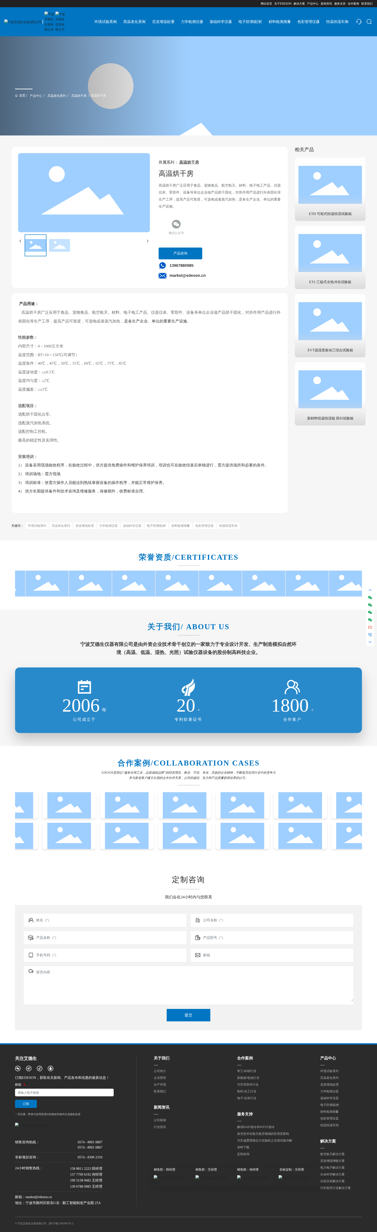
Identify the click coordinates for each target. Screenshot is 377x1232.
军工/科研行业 (246, 1071)
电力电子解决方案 (332, 1167)
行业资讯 (160, 1127)
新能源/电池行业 (248, 1078)
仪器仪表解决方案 (332, 1181)
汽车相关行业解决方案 (335, 1188)
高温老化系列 (57, 95)
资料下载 (243, 1147)
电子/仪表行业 (246, 1098)
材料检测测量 (329, 1111)
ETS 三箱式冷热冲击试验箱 (330, 282)
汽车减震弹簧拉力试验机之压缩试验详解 (264, 1140)
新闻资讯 (162, 1107)
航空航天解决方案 (332, 1154)
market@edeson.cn (188, 275)
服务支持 (245, 1114)
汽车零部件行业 (248, 1084)
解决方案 (328, 1141)
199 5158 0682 (80, 1180)
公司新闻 (160, 1120)
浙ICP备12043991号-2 (61, 1223)
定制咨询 (243, 1154)
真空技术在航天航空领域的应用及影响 (263, 1133)
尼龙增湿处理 (329, 1084)
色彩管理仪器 (329, 1118)
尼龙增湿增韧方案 (332, 1161)
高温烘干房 (79, 95)
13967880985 (182, 265)
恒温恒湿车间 (329, 1125)
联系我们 (160, 1091)
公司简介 (160, 1071)
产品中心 (36, 95)
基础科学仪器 (329, 1098)
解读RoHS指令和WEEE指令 (256, 1127)
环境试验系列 (329, 1071)
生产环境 (160, 1084)
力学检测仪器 (329, 1091)
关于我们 (162, 1058)
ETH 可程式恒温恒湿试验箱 (330, 214)
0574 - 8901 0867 (90, 1147)
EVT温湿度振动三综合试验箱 (330, 350)
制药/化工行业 (246, 1091)
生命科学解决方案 (332, 1174)
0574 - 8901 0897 (90, 1142)
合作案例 (245, 1058)
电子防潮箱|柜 (329, 1105)
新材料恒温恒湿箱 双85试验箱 (330, 418)
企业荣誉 (160, 1078)
